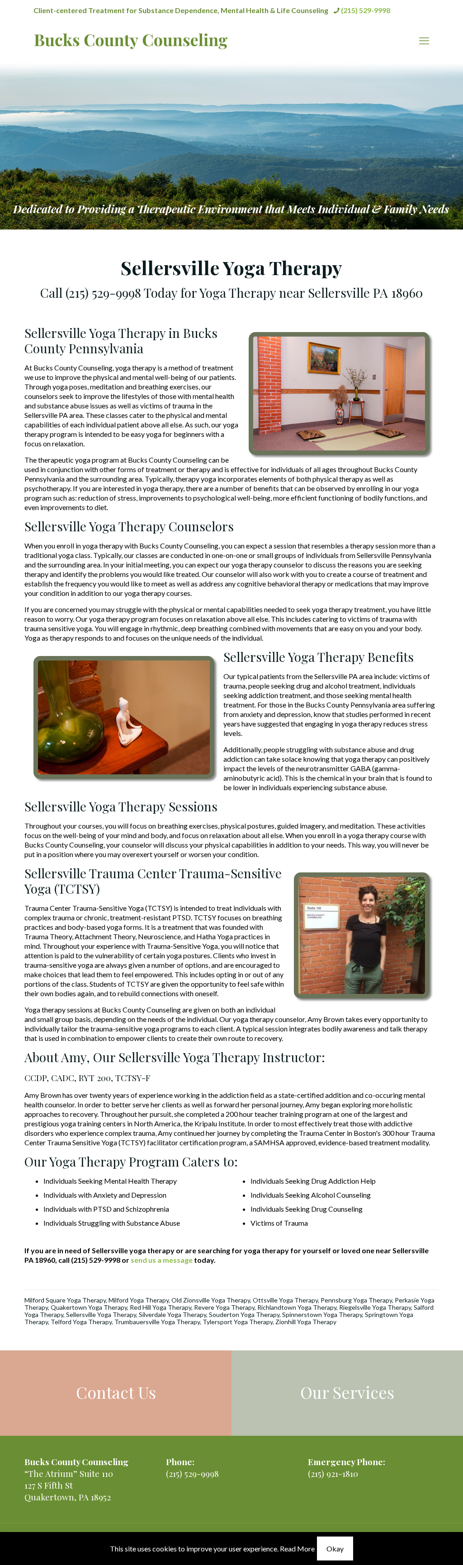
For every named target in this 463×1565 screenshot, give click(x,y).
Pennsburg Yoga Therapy (356, 1300)
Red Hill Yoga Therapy (160, 1307)
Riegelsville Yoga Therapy (375, 1307)
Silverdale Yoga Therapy (172, 1314)
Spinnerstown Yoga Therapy (322, 1314)
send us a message (162, 1260)
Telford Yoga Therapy (81, 1322)
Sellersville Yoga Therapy (101, 1314)
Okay (335, 1548)
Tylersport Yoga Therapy (238, 1322)
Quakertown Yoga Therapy (89, 1307)
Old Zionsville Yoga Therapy (210, 1300)
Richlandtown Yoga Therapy (296, 1307)
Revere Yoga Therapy (224, 1307)
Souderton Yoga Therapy (244, 1314)
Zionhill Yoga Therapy (305, 1322)
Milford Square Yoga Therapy (65, 1300)
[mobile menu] (424, 40)
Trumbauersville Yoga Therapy (157, 1322)
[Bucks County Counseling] (130, 40)
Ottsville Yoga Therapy (285, 1300)
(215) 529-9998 (365, 10)
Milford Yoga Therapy (139, 1300)
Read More (297, 1548)
